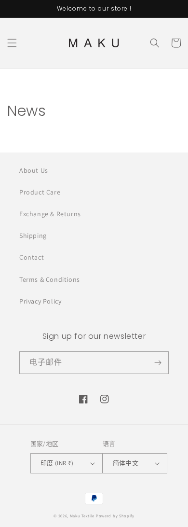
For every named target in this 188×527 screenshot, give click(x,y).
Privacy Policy (40, 301)
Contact (31, 257)
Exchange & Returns (50, 213)
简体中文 (126, 463)
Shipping (33, 235)
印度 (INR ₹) (57, 463)
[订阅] (157, 362)
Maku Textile (82, 515)
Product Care (39, 192)
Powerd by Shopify (115, 515)
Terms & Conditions (49, 279)
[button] (12, 43)
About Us (33, 170)
